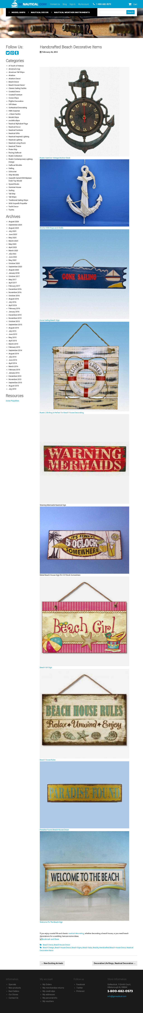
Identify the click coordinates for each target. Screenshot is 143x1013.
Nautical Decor (15, 127)
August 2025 (14, 228)
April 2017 (13, 283)
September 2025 (15, 225)
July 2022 (12, 254)
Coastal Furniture (15, 95)
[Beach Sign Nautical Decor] (84, 621)
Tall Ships (12, 197)
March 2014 (13, 366)
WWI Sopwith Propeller (18, 203)
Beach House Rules (47, 760)
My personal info (50, 998)
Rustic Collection (15, 156)
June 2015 (13, 334)
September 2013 (15, 382)
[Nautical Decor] (84, 193)
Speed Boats (14, 184)
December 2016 (15, 289)
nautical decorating (76, 933)
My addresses (49, 994)
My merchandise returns (53, 988)
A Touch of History (16, 66)
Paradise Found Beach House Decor (54, 830)
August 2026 (14, 221)
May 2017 (12, 279)
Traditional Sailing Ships (18, 200)
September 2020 (15, 267)
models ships (14, 120)
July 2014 (12, 357)
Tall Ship (12, 194)
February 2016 (14, 308)
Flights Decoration (16, 101)
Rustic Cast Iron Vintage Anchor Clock (55, 158)
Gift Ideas (12, 104)
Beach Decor (48, 945)
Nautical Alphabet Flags (18, 124)
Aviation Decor (15, 79)
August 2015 (14, 328)
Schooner (12, 172)
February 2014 (14, 370)
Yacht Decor (13, 207)
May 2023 (12, 244)
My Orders (47, 984)
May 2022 (12, 260)
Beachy (95, 948)
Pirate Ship (13, 149)
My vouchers (48, 1001)
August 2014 (14, 354)
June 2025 (13, 234)
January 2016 (14, 312)
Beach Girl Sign (46, 667)
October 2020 (14, 263)
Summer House (15, 187)
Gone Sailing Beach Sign (49, 320)
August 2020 (14, 270)
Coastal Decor (14, 91)
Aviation (12, 75)
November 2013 (15, 379)
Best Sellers (14, 991)
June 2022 (13, 257)
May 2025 (12, 238)
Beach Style (87, 948)
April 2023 (13, 247)
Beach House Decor (62, 945)
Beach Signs (77, 948)
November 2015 (15, 318)
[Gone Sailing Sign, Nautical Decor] (84, 274)
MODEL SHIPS (18, 12)
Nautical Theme (15, 146)
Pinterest (80, 991)
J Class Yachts (14, 114)
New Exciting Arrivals (52, 963)
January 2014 (14, 373)
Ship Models (14, 175)
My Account (83, 4)
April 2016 (13, 305)
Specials (12, 984)
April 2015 (13, 341)
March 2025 (13, 241)
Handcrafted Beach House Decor (112, 948)
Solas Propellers (12, 401)
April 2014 (13, 363)
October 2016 (14, 296)
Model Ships (14, 117)
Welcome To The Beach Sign (51, 922)
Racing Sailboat (15, 153)
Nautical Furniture (16, 130)
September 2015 (15, 325)
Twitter (79, 988)
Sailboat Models (15, 165)
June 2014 (13, 360)
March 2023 (13, 250)
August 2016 (14, 299)
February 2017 (14, 286)
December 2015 (15, 315)
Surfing (11, 190)
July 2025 (12, 231)
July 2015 (12, 331)
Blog (65, 4)
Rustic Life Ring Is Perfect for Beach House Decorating (62, 413)
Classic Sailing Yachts (17, 88)
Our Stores (13, 994)
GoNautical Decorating (18, 108)
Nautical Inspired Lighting (19, 137)
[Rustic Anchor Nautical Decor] (84, 111)
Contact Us (55, 4)
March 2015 (13, 344)
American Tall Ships (16, 72)
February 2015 (14, 347)
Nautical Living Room (17, 143)
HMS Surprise (14, 111)
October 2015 (14, 321)
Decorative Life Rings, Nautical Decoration (115, 963)
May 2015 (12, 337)
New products (15, 988)
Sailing (11, 168)
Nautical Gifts (14, 133)
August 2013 (14, 386)
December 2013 (15, 376)
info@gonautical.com (117, 996)
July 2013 (12, 389)
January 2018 (14, 273)
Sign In (72, 4)
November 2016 (15, 292)
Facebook (80, 984)
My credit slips (49, 991)
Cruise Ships (14, 98)
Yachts (11, 210)
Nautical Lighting (15, 140)
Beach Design (48, 948)
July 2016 (12, 302)
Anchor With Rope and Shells (51, 228)
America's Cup (14, 69)
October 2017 (14, 276)
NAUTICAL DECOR (39, 12)
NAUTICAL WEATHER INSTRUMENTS (72, 12)
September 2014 (15, 350)
